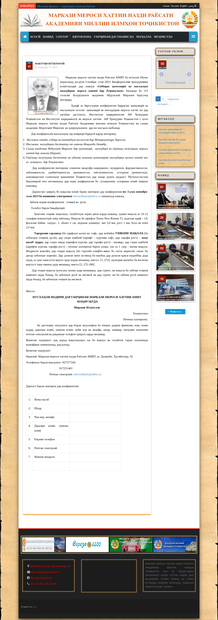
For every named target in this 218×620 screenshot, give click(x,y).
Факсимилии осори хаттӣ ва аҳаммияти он (174, 268)
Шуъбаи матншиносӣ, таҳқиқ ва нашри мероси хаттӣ (175, 151)
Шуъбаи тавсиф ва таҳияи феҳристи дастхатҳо (172, 141)
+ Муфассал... (175, 311)
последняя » (163, 103)
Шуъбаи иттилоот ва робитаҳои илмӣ (175, 161)
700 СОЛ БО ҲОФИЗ (175, 82)
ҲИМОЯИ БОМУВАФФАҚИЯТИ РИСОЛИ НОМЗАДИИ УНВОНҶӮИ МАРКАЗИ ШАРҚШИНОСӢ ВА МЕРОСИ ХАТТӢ (174, 209)
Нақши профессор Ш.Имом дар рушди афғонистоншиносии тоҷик (175, 299)
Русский (175, 5)
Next (189, 74)
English (183, 5)
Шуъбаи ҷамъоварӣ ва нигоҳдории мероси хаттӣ (171, 131)
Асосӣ (35, 37)
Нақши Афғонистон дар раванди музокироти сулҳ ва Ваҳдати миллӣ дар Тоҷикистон (174, 240)
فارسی (192, 5)
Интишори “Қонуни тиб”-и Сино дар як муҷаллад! (70, 6)
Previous (161, 74)
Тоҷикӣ (166, 5)
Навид (48, 37)
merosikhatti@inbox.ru (87, 196)
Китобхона (82, 37)
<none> (25, 36)
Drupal (35, 607)
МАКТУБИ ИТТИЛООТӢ (50, 63)
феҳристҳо (163, 37)
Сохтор (62, 37)
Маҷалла (143, 37)
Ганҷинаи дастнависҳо (114, 37)
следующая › (173, 98)
